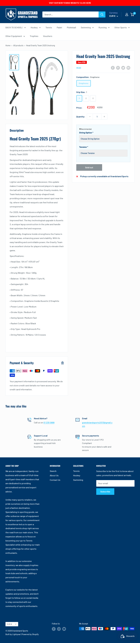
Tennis (49, 27)
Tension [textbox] (83, 147)
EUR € (9, 624)
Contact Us (55, 480)
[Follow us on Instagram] (59, 629)
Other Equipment (13, 36)
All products (18, 45)
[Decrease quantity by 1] (90, 116)
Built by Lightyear (13, 634)
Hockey (34, 27)
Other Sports (120, 27)
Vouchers (47, 36)
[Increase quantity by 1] (104, 116)
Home (8, 45)
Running (103, 27)
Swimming (86, 27)
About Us (54, 475)
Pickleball (71, 27)
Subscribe (105, 491)
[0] (132, 14)
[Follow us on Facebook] (54, 629)
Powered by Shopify (30, 634)
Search (53, 471)
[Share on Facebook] (113, 67)
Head (78, 68)
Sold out (89, 167)
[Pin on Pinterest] (118, 67)
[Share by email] (128, 67)
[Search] (102, 14)
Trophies (34, 36)
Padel (59, 27)
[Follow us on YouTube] (64, 629)
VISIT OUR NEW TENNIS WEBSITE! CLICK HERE (70, 3)
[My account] (126, 14)
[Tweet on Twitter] (123, 67)
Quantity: (80, 116)
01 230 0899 (48, 422)
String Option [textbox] (86, 132)
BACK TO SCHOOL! (14, 27)
